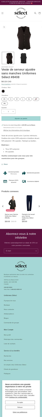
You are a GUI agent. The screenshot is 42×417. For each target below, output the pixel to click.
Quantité (4, 107)
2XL (36, 98)
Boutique (7, 305)
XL (29, 98)
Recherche (7, 356)
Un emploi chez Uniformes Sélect (15, 364)
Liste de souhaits (9, 343)
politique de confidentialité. (18, 397)
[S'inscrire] (36, 251)
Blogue (6, 318)
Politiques (7, 373)
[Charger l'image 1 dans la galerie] (8, 58)
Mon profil (7, 335)
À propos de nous (10, 300)
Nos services (8, 360)
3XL (4, 103)
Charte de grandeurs (11, 369)
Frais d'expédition (6, 84)
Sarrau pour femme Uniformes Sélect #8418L (11, 216)
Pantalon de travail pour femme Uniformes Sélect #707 (28, 217)
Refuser (20, 407)
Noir (3, 91)
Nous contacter (9, 309)
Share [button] (6, 164)
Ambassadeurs (9, 314)
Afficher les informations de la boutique (16, 130)
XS (4, 98)
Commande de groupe (11, 322)
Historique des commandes (13, 339)
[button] (2, 13)
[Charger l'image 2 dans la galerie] (21, 58)
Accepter (20, 402)
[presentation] (2, 206)
